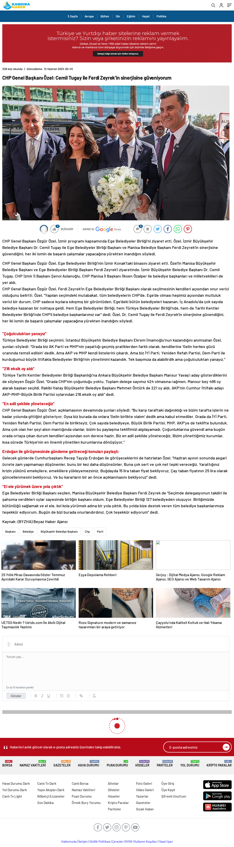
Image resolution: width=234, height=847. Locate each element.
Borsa (7, 763)
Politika (161, 16)
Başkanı (10, 531)
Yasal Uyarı (166, 841)
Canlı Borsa (80, 783)
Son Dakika (45, 803)
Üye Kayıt (168, 790)
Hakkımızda (69, 841)
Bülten (105, 16)
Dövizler (114, 790)
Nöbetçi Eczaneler (51, 796)
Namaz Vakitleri (33, 763)
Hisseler (142, 763)
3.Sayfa (73, 16)
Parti (100, 531)
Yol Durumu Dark (14, 790)
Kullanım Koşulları (145, 841)
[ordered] (61, 696)
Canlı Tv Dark (46, 783)
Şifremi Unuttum (173, 796)
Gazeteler (62, 763)
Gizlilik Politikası (100, 841)
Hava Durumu (88, 763)
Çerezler (117, 841)
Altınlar (113, 783)
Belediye (28, 531)
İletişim (83, 841)
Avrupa (89, 16)
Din (118, 16)
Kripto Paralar (219, 763)
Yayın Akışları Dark (50, 790)
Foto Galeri (144, 783)
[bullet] (68, 696)
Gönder (16, 696)
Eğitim (131, 16)
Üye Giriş (167, 783)
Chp (87, 531)
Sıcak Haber (145, 809)
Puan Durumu (117, 763)
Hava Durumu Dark (16, 783)
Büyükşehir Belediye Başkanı (59, 531)
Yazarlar (142, 796)
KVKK (128, 841)
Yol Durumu (189, 763)
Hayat (146, 16)
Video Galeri (145, 790)
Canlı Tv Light (12, 796)
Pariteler (165, 763)
